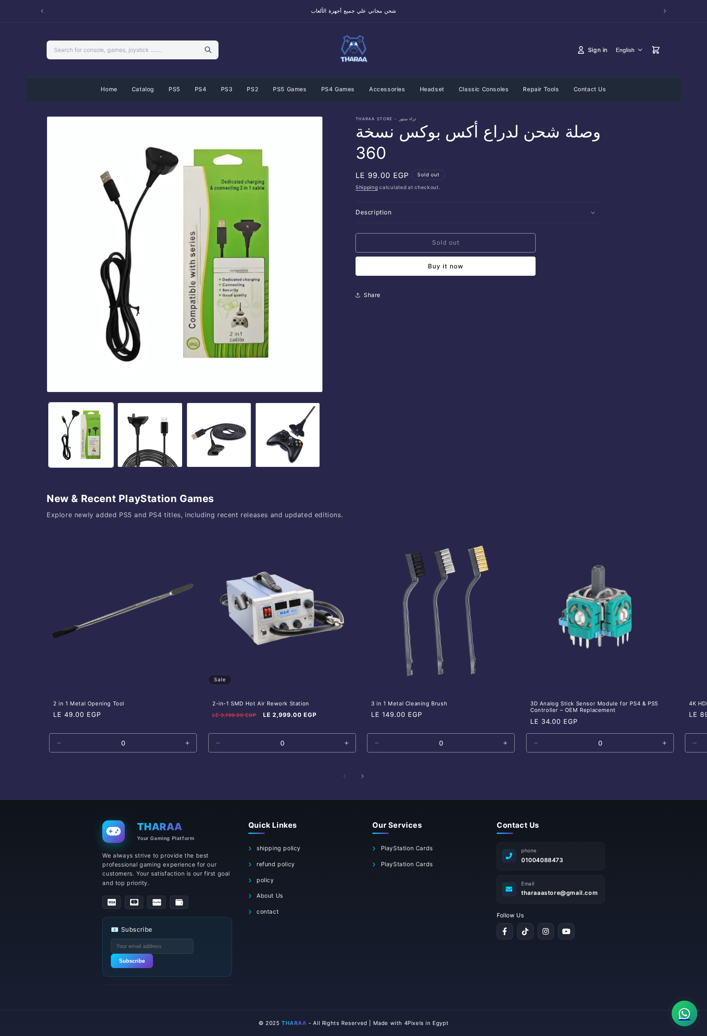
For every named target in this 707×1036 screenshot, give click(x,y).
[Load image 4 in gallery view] (287, 435)
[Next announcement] (665, 11)
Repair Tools (541, 89)
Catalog (143, 89)
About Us (268, 895)
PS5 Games (289, 89)
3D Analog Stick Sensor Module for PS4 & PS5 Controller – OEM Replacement (594, 707)
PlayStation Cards (405, 848)
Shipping (367, 187)
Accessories (387, 89)
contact (266, 911)
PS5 (174, 89)
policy (264, 879)
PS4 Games (338, 89)
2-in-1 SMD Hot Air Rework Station (260, 703)
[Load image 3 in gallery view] (219, 435)
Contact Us (590, 89)
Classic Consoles (484, 89)
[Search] (208, 50)
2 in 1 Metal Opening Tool (88, 703)
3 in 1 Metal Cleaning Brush (409, 703)
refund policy (274, 863)
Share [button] (372, 294)
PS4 (201, 89)
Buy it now (445, 266)
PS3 (227, 89)
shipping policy (277, 848)
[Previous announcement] (42, 11)
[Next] (363, 776)
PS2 (253, 89)
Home (109, 89)
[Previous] (344, 776)
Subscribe (132, 961)
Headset (432, 89)
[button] (478, 212)
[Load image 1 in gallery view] (81, 435)
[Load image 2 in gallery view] (149, 435)
